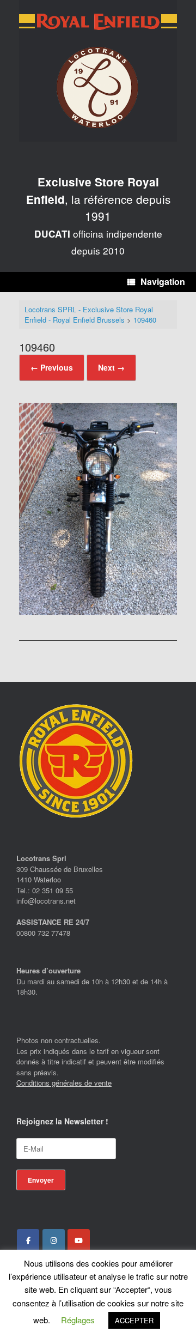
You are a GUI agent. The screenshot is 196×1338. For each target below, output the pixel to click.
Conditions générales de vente (64, 1082)
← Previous (51, 367)
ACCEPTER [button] (134, 1320)
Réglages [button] (78, 1319)
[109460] (98, 611)
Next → (111, 367)
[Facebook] (28, 1240)
